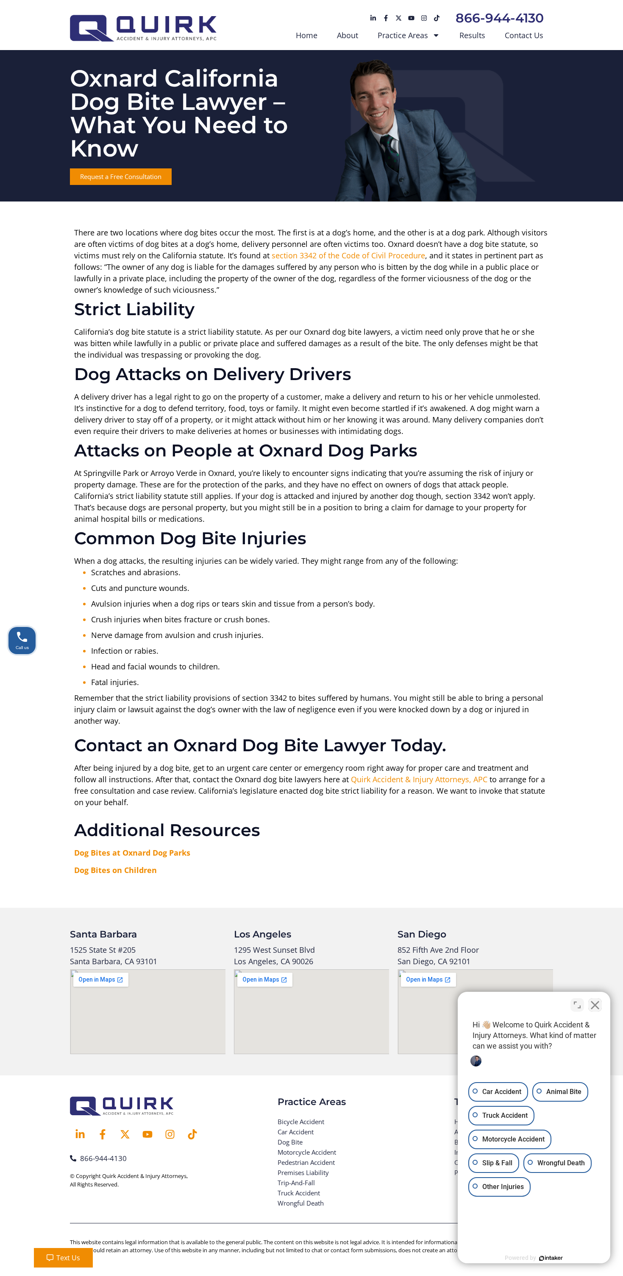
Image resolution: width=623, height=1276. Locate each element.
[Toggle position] (577, 1005)
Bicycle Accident (301, 1121)
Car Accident (296, 1132)
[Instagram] (423, 18)
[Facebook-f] (385, 18)
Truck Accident (299, 1193)
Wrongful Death (301, 1203)
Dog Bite (290, 1142)
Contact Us (524, 35)
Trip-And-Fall (296, 1182)
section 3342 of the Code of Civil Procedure (348, 255)
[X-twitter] (398, 18)
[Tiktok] (436, 18)
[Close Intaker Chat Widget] (595, 1005)
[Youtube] (411, 18)
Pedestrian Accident (306, 1162)
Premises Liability (303, 1172)
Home (306, 35)
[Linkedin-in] (373, 18)
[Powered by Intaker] (551, 1258)
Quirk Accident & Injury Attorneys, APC (419, 779)
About (347, 35)
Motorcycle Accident (307, 1152)
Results (472, 35)
